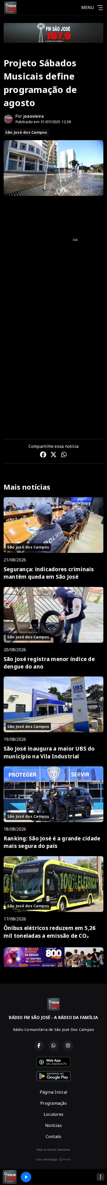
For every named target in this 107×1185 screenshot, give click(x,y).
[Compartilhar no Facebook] (43, 455)
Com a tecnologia (46, 1159)
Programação (53, 1103)
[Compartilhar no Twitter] (53, 455)
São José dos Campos (26, 132)
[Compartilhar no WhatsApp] (64, 455)
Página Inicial (53, 1092)
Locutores (53, 1114)
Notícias (53, 1125)
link (75, 240)
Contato (54, 1136)
